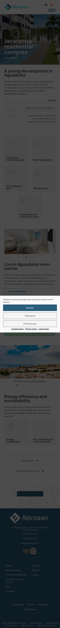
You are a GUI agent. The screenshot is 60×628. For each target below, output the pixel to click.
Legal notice (43, 329)
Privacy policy (31, 329)
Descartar (30, 315)
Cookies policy (17, 329)
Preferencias (30, 323)
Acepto (30, 307)
